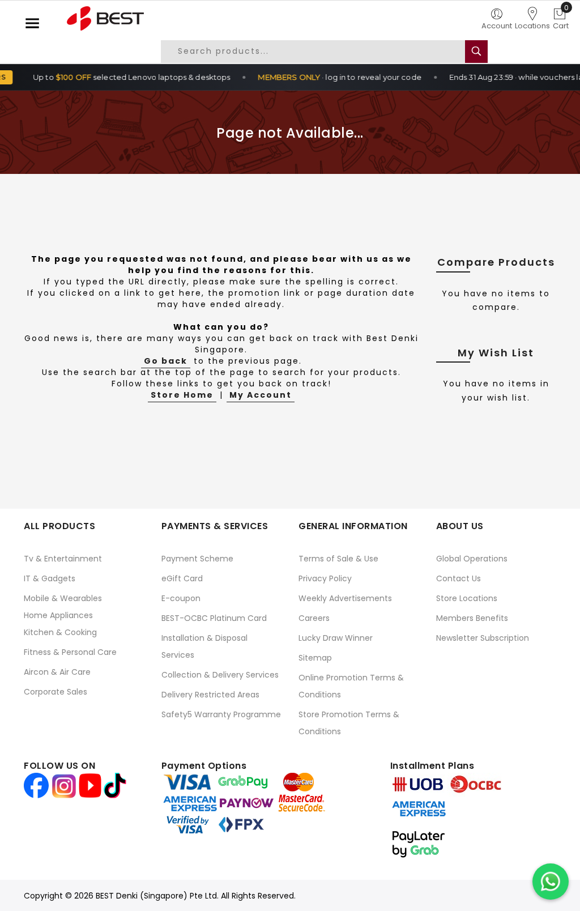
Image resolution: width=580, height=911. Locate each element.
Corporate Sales (55, 691)
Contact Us (458, 578)
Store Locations (466, 598)
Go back (165, 361)
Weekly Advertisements (345, 598)
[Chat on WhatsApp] (550, 881)
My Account (260, 395)
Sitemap (315, 657)
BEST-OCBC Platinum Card (214, 618)
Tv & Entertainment (63, 558)
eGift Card (182, 578)
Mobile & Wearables (63, 598)
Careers (314, 618)
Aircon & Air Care (57, 672)
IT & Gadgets (49, 578)
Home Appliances (58, 615)
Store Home (182, 395)
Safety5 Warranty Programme (221, 714)
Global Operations (472, 558)
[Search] (476, 51)
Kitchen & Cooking (60, 632)
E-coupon (181, 598)
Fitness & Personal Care (70, 652)
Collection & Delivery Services (220, 674)
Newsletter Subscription (482, 638)
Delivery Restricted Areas (210, 694)
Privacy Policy (325, 578)
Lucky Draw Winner (335, 638)
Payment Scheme (197, 558)
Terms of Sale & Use (338, 558)
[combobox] (322, 51)
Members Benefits (472, 618)
